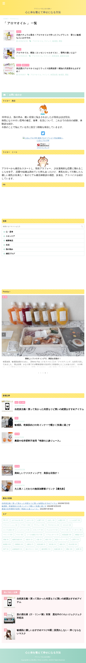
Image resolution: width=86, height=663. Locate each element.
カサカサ (67, 525)
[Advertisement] (18, 202)
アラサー (25, 525)
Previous (4, 334)
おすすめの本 (17, 520)
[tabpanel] (43, 332)
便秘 (6, 539)
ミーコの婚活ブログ (34, 535)
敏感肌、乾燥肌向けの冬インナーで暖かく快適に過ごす (43, 425)
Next (82, 334)
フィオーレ (77, 530)
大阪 (39, 539)
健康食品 (9, 240)
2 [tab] (41, 373)
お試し (51, 520)
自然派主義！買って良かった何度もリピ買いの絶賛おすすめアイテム (49, 409)
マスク (19, 535)
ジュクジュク (23, 530)
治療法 (30, 544)
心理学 (75, 539)
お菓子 (40, 520)
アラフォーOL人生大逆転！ (43, 657)
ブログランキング (43, 148)
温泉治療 (41, 544)
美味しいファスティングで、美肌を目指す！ (43, 358)
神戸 (6, 549)
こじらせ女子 (74, 520)
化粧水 (29, 539)
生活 (8, 245)
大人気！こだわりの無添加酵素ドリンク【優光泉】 (40, 488)
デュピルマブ (52, 530)
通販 (60, 41)
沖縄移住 (19, 544)
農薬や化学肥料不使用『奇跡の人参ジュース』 (38, 440)
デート (64, 530)
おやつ (30, 520)
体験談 (79, 535)
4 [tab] (45, 373)
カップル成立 (8, 530)
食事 (79, 549)
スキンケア (10, 236)
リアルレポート (52, 535)
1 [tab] (38, 373)
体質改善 (55, 56)
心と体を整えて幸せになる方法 (43, 12)
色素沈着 (58, 549)
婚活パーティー (61, 539)
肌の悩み (9, 249)
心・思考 (9, 232)
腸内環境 (46, 549)
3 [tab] (43, 373)
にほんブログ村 (43, 140)
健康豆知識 (64, 56)
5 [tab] (47, 373)
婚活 (48, 539)
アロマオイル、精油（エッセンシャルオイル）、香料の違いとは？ (46, 52)
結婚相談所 (17, 549)
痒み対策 (73, 544)
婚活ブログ (10, 253)
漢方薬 (52, 544)
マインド (47, 41)
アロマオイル (37, 41)
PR (5, 520)
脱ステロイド (32, 549)
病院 (62, 544)
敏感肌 (55, 41)
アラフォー (39, 525)
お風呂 (61, 520)
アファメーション (10, 525)
